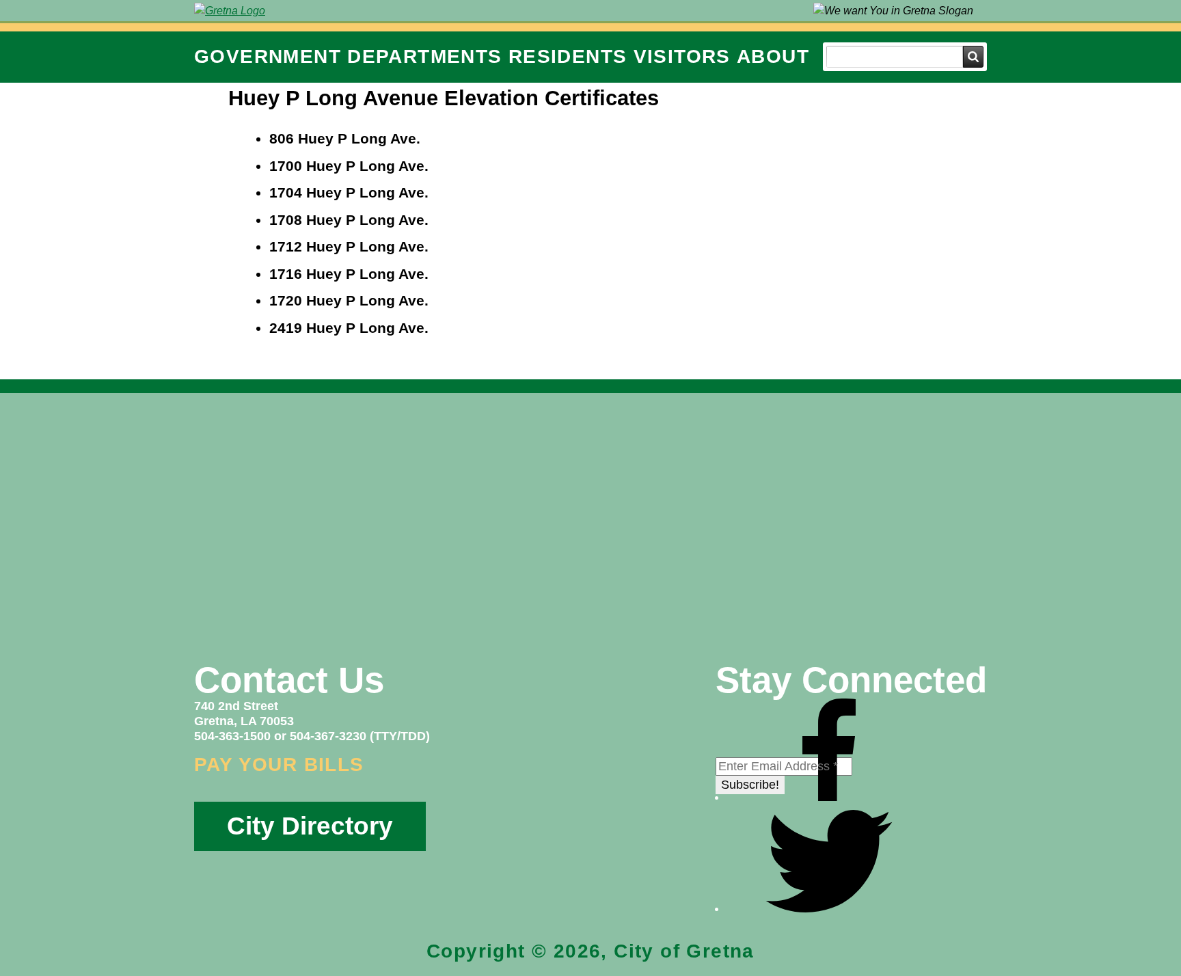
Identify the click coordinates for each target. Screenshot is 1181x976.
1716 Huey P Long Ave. (349, 274)
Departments (424, 56)
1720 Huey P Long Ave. (349, 300)
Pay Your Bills (279, 764)
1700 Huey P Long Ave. (349, 166)
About (773, 56)
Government (267, 56)
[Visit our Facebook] (829, 797)
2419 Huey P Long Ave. (349, 328)
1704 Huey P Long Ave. (349, 192)
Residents (567, 56)
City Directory (310, 826)
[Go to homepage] (229, 10)
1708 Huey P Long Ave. (349, 220)
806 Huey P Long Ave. (344, 138)
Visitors (682, 56)
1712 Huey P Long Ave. (349, 246)
